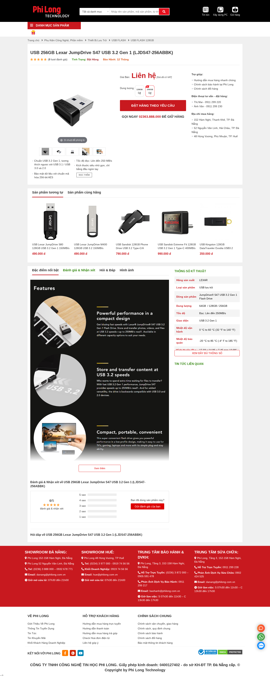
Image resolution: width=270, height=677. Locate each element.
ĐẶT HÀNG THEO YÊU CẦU (153, 105)
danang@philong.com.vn (51, 574)
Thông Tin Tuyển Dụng (41, 628)
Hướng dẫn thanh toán (96, 628)
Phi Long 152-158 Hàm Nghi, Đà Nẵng (50, 558)
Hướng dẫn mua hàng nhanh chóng (215, 80)
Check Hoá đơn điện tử (96, 638)
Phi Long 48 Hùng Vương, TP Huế (104, 558)
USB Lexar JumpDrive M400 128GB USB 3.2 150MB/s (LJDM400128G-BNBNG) (90, 246)
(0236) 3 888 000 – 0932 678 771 (53, 569)
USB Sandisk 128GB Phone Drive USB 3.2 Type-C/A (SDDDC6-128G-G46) (132, 246)
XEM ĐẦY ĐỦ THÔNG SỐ (207, 353)
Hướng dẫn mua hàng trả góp (100, 633)
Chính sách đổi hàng (206, 88)
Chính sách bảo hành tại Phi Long (213, 84)
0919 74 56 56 (119, 569)
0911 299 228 (231, 567)
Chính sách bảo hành (150, 633)
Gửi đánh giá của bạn (147, 506)
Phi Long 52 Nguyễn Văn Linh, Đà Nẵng (51, 563)
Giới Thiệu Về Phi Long (41, 623)
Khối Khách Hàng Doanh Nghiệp (46, 642)
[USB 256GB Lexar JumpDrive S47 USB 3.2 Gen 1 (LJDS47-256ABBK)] (45, 151)
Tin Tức (32, 633)
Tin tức (206, 14)
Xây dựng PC (220, 14)
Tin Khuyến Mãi (37, 638)
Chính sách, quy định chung (154, 628)
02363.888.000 (150, 116)
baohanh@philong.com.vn (165, 590)
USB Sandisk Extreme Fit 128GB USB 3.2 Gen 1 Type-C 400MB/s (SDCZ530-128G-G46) (177, 246)
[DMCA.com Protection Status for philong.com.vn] (230, 651)
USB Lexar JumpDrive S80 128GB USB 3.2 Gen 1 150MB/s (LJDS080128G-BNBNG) (50, 246)
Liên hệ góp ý (90, 642)
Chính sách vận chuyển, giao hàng (158, 623)
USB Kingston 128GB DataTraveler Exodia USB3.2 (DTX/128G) (216, 246)
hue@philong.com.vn (105, 574)
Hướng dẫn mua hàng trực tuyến (102, 623)
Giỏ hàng (235, 14)
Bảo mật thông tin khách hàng (155, 642)
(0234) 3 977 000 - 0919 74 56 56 (109, 563)
